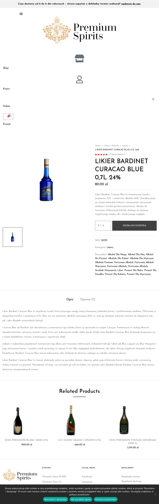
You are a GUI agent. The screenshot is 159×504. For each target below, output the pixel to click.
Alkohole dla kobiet (118, 258)
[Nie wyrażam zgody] (155, 494)
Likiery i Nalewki (111, 146)
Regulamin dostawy (131, 481)
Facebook (87, 477)
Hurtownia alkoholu (117, 266)
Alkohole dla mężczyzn (142, 258)
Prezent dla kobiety (115, 274)
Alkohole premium (104, 262)
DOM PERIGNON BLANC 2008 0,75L (26, 440)
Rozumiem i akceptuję (55, 499)
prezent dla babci (133, 270)
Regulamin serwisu (131, 477)
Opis (69, 299)
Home (98, 146)
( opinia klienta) (117, 154)
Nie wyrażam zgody (81, 499)
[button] (21, 13)
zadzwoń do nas (130, 4)
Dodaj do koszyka (134, 225)
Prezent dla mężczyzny (139, 274)
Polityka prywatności (105, 499)
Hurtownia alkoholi (123, 262)
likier (120, 270)
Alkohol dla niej (136, 254)
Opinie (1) (87, 299)
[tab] (69, 300)
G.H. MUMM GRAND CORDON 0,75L (79, 440)
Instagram (87, 482)
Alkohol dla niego (117, 254)
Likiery (125, 146)
